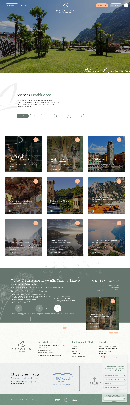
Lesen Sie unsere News (105, 290)
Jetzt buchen (102, 5)
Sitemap (34, 399)
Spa (62, 116)
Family (49, 116)
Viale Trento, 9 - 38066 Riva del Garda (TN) (51, 345)
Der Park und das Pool (78, 356)
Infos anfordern (116, 5)
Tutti (22, 116)
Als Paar (74, 348)
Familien (74, 346)
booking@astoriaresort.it (45, 353)
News (36, 116)
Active (89, 116)
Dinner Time (103, 353)
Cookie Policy (26, 399)
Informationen (26, 323)
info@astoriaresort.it (44, 350)
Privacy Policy (15, 399)
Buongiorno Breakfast (105, 351)
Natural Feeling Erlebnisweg (107, 346)
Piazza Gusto (76, 353)
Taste (75, 116)
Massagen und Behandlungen (108, 348)
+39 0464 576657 (43, 347)
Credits (97, 399)
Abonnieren (57, 328)
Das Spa (74, 351)
